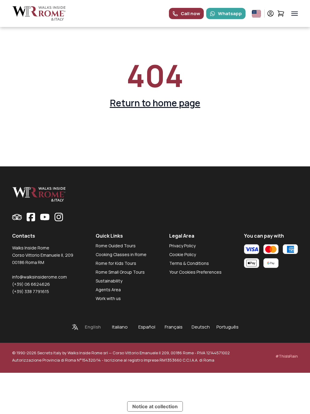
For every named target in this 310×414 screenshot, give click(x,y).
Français (174, 327)
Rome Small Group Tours (120, 272)
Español (146, 327)
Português (227, 327)
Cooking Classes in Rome (121, 254)
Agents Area (108, 289)
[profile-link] (270, 13)
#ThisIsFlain (286, 356)
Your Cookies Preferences (195, 272)
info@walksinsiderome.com (39, 277)
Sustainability (109, 281)
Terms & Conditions (189, 263)
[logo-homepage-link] (39, 13)
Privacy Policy (182, 246)
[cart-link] (281, 13)
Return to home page (155, 103)
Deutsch (201, 327)
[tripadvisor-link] (17, 217)
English (93, 327)
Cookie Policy (182, 254)
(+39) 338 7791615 (30, 291)
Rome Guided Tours (116, 246)
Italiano (120, 327)
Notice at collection (155, 406)
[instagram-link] (59, 217)
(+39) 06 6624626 (31, 284)
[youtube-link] (45, 217)
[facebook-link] (31, 217)
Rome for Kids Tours (116, 263)
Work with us (108, 298)
